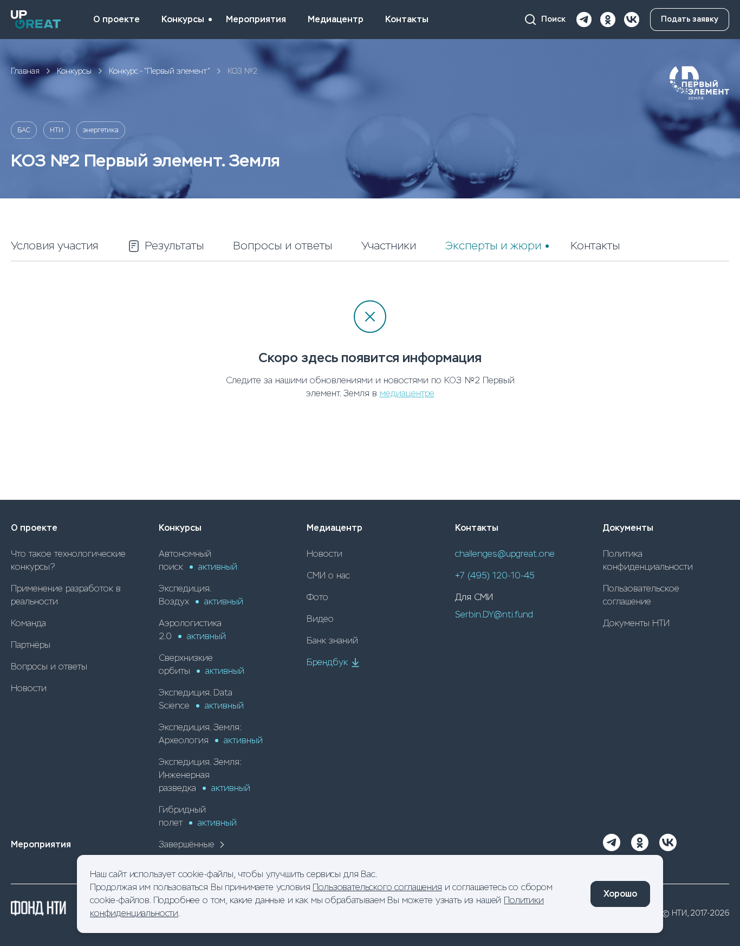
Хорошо (620, 894)
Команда (28, 623)
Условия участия (54, 246)
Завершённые (187, 844)
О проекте (116, 19)
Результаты (174, 246)
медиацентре (407, 393)
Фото (317, 597)
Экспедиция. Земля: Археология (211, 733)
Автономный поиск (198, 560)
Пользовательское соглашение (641, 595)
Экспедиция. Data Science (201, 699)
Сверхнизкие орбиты (201, 664)
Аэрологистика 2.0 (192, 629)
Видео (320, 619)
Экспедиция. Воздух (201, 595)
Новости (29, 688)
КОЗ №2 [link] (242, 71)
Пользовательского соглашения (377, 887)
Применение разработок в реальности (66, 595)
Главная (25, 71)
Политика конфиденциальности (648, 560)
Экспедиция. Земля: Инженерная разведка (204, 775)
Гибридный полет (198, 816)
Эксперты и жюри (493, 246)
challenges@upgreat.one (505, 554)
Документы (628, 528)
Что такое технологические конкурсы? (68, 560)
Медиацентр (335, 19)
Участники (388, 246)
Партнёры (30, 645)
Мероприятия (256, 19)
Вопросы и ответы (282, 246)
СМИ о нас (328, 575)
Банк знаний (332, 640)
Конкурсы (182, 19)
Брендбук (327, 662)
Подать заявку (689, 19)
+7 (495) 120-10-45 (495, 575)
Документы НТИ (636, 623)
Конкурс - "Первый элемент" (159, 71)
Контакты (407, 19)
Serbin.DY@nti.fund (494, 614)
